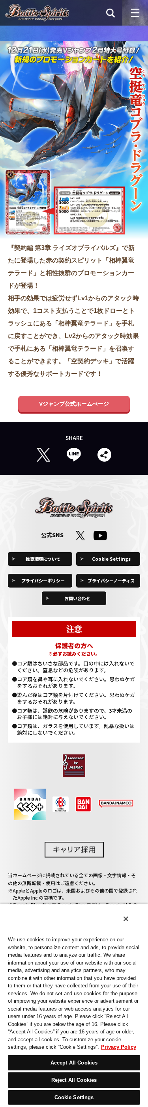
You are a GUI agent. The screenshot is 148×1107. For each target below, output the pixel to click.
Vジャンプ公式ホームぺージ (74, 404)
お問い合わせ (77, 598)
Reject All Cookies (74, 1080)
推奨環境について (43, 559)
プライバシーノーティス (111, 580)
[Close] (126, 919)
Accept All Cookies (74, 1063)
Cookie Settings (111, 559)
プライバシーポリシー (43, 580)
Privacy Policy (118, 1047)
